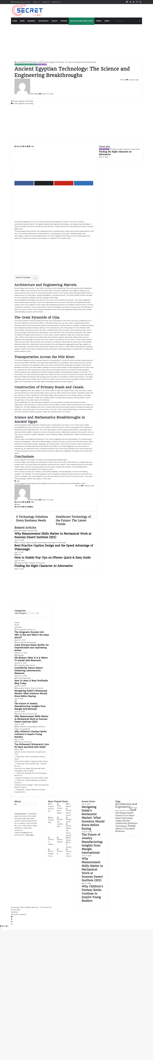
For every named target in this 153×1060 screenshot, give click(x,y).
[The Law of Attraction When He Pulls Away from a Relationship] (68, 847)
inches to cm (121, 815)
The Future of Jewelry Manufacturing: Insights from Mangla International (30, 706)
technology (30, 462)
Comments (18, 627)
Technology (121, 826)
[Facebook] (15, 146)
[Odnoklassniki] (27, 507)
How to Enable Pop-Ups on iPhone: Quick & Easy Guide (52, 557)
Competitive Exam (124, 810)
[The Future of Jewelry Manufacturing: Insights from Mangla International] (15, 701)
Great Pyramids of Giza (77, 483)
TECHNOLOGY (43, 21)
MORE (107, 21)
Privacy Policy (16, 910)
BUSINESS (31, 21)
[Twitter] (17, 146)
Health (130, 813)
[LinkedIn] (19, 146)
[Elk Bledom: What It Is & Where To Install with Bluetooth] (19, 655)
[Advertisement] (76, 41)
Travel (131, 825)
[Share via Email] (31, 507)
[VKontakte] (26, 146)
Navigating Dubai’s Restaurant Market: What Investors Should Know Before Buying (30, 693)
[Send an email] (40, 94)
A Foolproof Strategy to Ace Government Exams (31, 778)
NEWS (22, 21)
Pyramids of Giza (28, 321)
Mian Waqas (35, 94)
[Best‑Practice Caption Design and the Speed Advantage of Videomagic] (40, 542)
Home (18, 62)
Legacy (119, 820)
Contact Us (46, 2)
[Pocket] (29, 507)
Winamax (120, 831)
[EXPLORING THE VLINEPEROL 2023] (59, 826)
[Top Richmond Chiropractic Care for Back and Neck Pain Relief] (23, 742)
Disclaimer (14, 912)
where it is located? (125, 828)
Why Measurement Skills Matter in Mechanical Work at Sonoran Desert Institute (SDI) (31, 719)
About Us (36, 2)
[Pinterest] (22, 146)
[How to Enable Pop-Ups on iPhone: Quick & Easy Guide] (17, 554)
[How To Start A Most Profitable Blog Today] (22, 678)
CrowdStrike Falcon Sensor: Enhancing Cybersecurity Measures (28, 670)
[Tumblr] (20, 146)
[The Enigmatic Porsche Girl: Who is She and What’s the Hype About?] (24, 629)
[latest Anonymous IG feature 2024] (59, 853)
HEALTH (54, 21)
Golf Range (120, 813)
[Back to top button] (0, 928)
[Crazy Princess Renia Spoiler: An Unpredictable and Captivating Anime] (25, 642)
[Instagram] (11, 924)
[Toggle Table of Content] (34, 278)
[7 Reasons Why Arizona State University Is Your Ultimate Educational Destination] (68, 856)
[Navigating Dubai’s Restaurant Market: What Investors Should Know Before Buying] (28, 688)
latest (131, 815)
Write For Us (56, 2)
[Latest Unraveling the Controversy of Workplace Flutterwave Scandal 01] (59, 842)
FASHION (64, 21)
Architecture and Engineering (58, 483)
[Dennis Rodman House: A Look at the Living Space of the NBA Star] (51, 856)
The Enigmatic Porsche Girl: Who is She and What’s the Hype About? (31, 635)
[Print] (33, 146)
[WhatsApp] (31, 146)
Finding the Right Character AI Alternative (43, 565)
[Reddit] (24, 146)
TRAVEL (98, 21)
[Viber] (7, 926)
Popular (17, 622)
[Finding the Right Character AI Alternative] (29, 563)
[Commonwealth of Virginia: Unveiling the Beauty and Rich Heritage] (51, 844)
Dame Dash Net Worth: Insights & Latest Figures (31, 761)
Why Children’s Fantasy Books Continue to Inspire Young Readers (30, 734)
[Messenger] (28, 146)
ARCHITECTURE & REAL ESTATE (81, 21)
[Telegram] (6, 926)
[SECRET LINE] (27, 10)
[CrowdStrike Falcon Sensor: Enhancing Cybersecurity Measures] (24, 665)
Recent (16, 625)
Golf (133, 810)
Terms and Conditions (18, 914)
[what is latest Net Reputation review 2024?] (68, 822)
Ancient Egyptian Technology (60, 236)
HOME (15, 21)
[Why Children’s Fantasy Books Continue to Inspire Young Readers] (31, 729)
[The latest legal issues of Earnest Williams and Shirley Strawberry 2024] (68, 835)
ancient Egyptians (41, 483)
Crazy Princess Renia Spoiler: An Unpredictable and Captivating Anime (31, 647)
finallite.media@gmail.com (23, 832)
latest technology (124, 818)
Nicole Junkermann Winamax (126, 822)
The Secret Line (45, 907)
